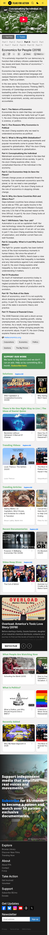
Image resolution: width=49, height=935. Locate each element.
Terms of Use (14, 929)
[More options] (32, 395)
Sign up (35, 919)
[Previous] (23, 646)
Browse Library (8, 849)
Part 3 (20, 42)
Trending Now (8, 855)
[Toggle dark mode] (37, 3)
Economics (23, 342)
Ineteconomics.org (12, 337)
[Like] (4, 54)
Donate (5, 896)
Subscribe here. (19, 365)
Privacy (4, 929)
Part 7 (8, 45)
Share (28, 54)
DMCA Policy (26, 929)
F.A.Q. (4, 871)
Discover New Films (11, 852)
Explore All (19, 374)
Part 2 (12, 42)
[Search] (32, 3)
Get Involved (7, 880)
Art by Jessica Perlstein (37, 839)
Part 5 (35, 42)
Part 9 (23, 45)
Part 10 (30, 45)
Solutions (7, 348)
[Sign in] (42, 3)
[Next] (29, 646)
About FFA (6, 865)
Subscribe (10, 800)
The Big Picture (22, 348)
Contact (5, 868)
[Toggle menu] (4, 3)
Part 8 (15, 45)
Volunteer (6, 883)
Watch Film (11, 646)
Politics (35, 342)
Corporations (9, 342)
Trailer (22, 37)
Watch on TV (41, 54)
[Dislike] (9, 54)
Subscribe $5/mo (9, 892)
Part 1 (5, 42)
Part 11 (39, 45)
